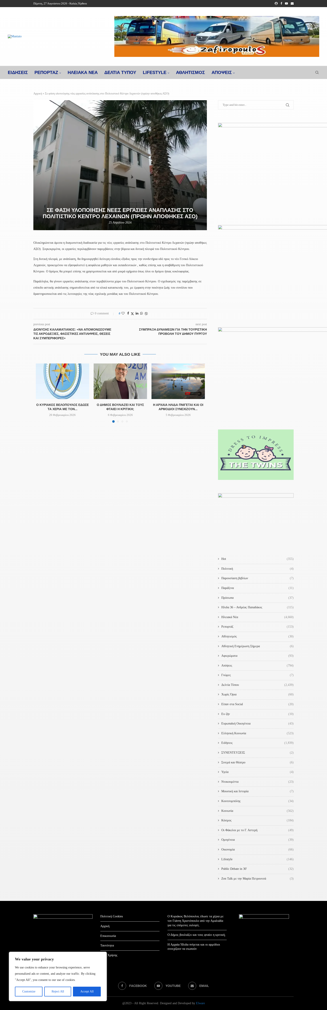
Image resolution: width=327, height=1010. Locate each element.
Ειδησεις (18, 72)
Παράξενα (257, 588)
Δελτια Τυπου (120, 72)
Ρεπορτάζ (257, 626)
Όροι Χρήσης (108, 955)
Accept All (87, 991)
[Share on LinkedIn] (137, 313)
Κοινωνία (257, 810)
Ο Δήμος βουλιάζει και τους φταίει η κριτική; (197, 934)
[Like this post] (123, 313)
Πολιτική (257, 568)
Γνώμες (257, 675)
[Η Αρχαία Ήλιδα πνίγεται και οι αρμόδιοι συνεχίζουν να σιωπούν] (178, 381)
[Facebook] (281, 3)
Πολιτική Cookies (111, 916)
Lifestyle (154, 72)
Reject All (58, 991)
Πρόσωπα (257, 597)
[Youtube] (286, 3)
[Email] (292, 3)
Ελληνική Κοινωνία (257, 733)
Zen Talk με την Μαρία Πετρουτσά (257, 878)
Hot (257, 559)
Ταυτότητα (107, 945)
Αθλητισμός (190, 72)
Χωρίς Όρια (257, 694)
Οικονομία (257, 849)
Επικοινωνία (108, 936)
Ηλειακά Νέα (257, 617)
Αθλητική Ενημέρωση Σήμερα (257, 646)
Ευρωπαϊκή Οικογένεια (257, 723)
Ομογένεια (257, 839)
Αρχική (37, 93)
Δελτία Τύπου (257, 685)
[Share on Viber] (146, 314)
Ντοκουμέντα (257, 781)
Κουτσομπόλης (257, 801)
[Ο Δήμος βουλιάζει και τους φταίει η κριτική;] (120, 381)
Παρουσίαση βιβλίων (257, 578)
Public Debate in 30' (257, 868)
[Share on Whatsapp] (141, 313)
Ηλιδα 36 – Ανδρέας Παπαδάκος (257, 607)
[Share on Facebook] (128, 313)
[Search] (317, 72)
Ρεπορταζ (46, 72)
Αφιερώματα (257, 655)
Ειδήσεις (257, 743)
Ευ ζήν (257, 714)
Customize (28, 991)
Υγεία (257, 772)
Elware (200, 1003)
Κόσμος (257, 820)
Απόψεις (222, 72)
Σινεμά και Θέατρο (257, 762)
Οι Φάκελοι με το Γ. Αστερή (257, 830)
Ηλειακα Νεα (83, 72)
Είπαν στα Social (257, 704)
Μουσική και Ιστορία (257, 791)
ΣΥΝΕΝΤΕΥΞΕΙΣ (257, 752)
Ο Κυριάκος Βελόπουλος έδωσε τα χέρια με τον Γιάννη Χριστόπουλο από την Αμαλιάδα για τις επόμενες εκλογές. (196, 921)
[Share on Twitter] (132, 314)
